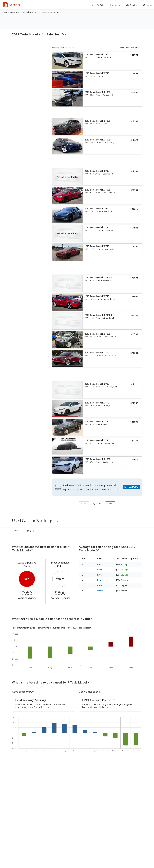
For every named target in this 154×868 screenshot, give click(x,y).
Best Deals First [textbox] (132, 48)
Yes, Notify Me (131, 487)
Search (15, 530)
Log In (148, 5)
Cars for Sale (98, 5)
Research (113, 5)
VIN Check (130, 5)
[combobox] (134, 48)
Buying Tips (30, 530)
